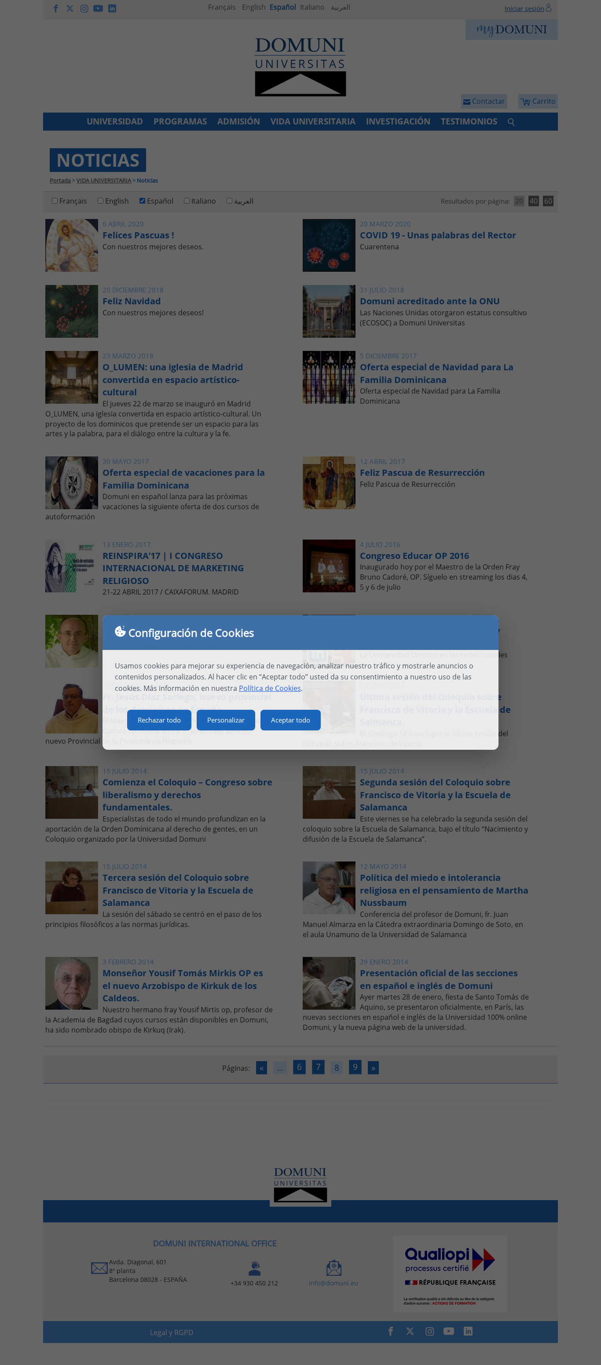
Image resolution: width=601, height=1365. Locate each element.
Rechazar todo (159, 719)
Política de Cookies (270, 688)
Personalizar (226, 719)
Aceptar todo (290, 719)
